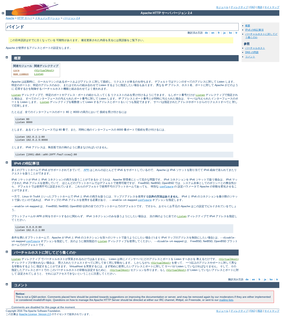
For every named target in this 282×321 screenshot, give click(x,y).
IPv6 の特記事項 (254, 29)
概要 (247, 25)
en (213, 32)
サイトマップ (271, 7)
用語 (259, 7)
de (206, 32)
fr (218, 32)
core (16, 70)
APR (86, 169)
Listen (38, 74)
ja (224, 32)
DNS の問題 (252, 52)
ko (230, 32)
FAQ (252, 7)
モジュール (222, 7)
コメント (250, 56)
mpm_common (21, 74)
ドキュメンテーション (47, 18)
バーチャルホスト (255, 48)
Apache (10, 18)
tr (236, 32)
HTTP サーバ (24, 18)
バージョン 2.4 (71, 18)
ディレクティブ (239, 7)
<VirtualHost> (44, 70)
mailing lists (226, 299)
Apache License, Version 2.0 (35, 314)
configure (166, 186)
